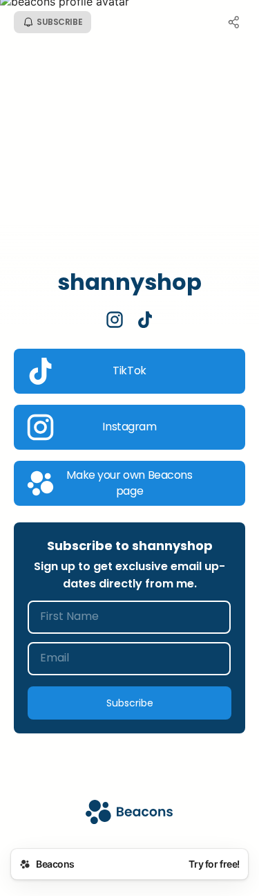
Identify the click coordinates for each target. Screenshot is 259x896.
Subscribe (129, 703)
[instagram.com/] (114, 321)
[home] (129, 813)
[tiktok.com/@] (145, 321)
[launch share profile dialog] (234, 22)
